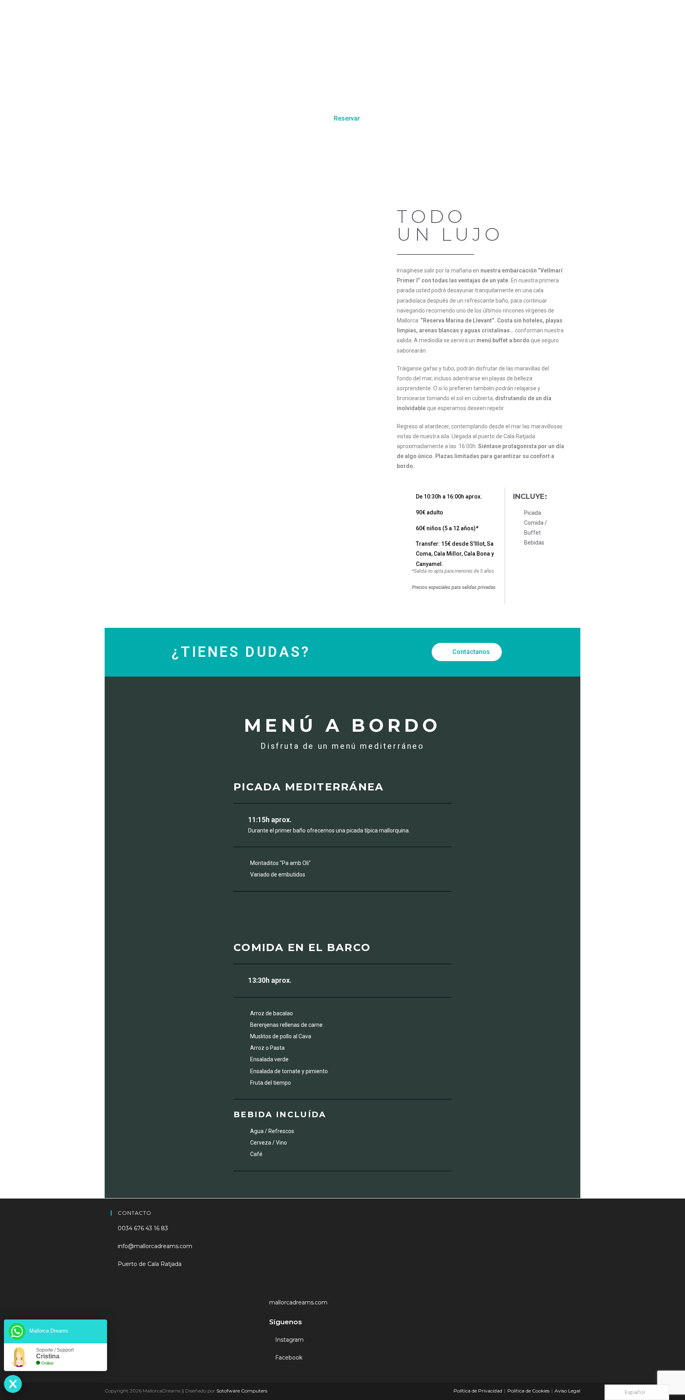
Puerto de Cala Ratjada (149, 1264)
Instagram (289, 1339)
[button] (342, 118)
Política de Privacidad (477, 1391)
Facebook (288, 1357)
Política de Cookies (528, 1391)
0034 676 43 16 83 (142, 1228)
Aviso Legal (567, 1391)
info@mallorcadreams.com (154, 1246)
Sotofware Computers (241, 1391)
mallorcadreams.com (298, 1302)
